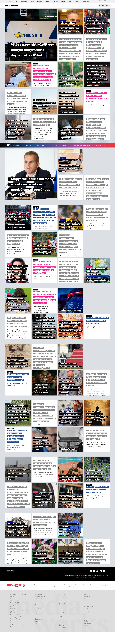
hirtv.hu (37, 611)
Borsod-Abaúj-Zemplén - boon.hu (19, 603)
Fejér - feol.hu (14, 609)
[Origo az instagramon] (97, 571)
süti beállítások (91, 575)
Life (16, 1)
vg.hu (36, 621)
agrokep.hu (38, 623)
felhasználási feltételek (81, 575)
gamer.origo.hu (63, 603)
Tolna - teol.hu (14, 627)
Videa (32, 1)
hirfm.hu (86, 625)
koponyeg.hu (87, 611)
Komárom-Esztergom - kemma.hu (19, 619)
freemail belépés (104, 5)
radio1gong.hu (87, 623)
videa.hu (86, 613)
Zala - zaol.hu (38, 598)
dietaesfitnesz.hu (63, 613)
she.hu (85, 600)
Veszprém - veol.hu (40, 596)
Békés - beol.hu (14, 601)
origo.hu (37, 613)
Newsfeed (39, 1)
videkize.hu (62, 617)
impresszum (98, 575)
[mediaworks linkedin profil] (106, 585)
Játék (94, 1)
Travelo (56, 1)
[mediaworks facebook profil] (102, 585)
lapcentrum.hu (87, 615)
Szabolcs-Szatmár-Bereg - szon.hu (19, 625)
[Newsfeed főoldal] (11, 571)
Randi (77, 1)
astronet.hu (62, 597)
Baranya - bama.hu (15, 599)
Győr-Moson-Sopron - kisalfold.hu (19, 611)
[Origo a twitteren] (94, 571)
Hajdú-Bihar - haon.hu (16, 613)
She (70, 1)
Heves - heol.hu (14, 615)
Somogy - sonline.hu (15, 623)
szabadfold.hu (38, 609)
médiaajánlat (105, 575)
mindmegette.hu (63, 609)
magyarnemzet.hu (39, 607)
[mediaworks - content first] (16, 585)
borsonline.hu (62, 627)
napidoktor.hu (62, 607)
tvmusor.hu (62, 619)
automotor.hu (62, 599)
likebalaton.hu (63, 605)
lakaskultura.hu (63, 601)
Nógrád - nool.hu (14, 621)
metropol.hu (87, 596)
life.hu (85, 598)
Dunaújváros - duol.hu (16, 607)
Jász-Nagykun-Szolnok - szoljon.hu (19, 617)
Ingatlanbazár (85, 1)
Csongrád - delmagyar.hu (17, 605)
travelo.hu (61, 611)
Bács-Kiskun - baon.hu (16, 597)
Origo (10, 1)
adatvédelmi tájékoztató (70, 575)
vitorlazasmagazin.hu (64, 615)
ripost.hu (86, 594)
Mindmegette (24, 1)
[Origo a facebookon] (91, 571)
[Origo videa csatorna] (101, 571)
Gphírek (63, 1)
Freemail (48, 1)
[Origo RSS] (104, 571)
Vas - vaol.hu (38, 594)
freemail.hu (87, 609)
